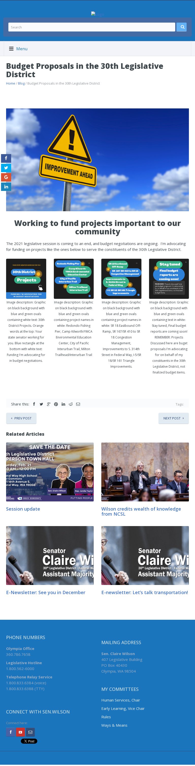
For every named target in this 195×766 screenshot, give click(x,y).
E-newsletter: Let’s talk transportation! (144, 592)
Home (10, 83)
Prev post (22, 418)
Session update (23, 509)
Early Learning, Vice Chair (123, 708)
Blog (21, 83)
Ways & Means (114, 725)
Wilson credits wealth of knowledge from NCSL (141, 511)
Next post (172, 418)
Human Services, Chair (120, 700)
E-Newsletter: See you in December (45, 592)
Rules (106, 716)
